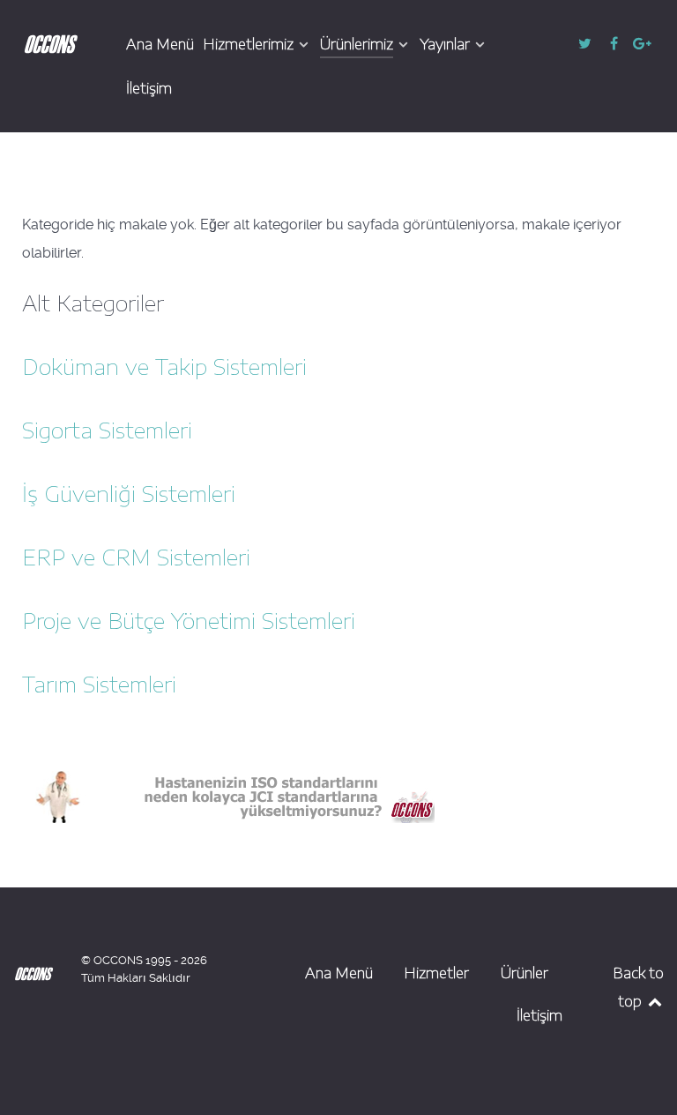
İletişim (539, 1015)
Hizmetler (437, 973)
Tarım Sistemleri (99, 683)
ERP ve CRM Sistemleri (136, 556)
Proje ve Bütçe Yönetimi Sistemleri (188, 620)
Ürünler (524, 973)
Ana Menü (339, 973)
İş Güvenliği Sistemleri (128, 493)
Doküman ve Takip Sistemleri (164, 366)
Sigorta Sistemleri (107, 429)
